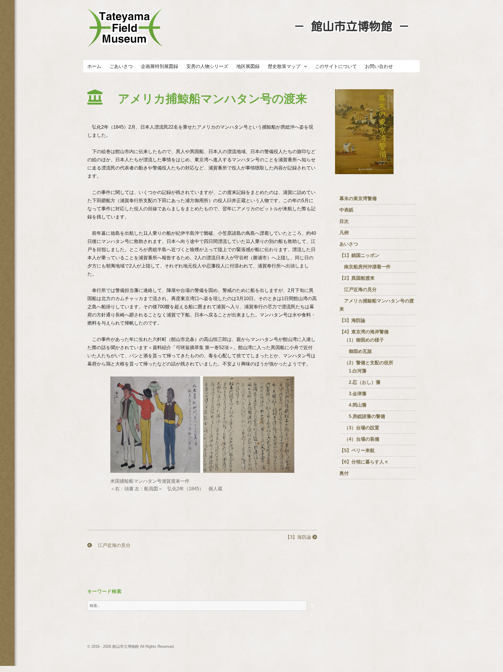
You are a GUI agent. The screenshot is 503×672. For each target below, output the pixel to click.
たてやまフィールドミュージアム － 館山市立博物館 (125, 27)
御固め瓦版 (355, 351)
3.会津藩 (352, 393)
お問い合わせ (379, 66)
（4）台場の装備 (359, 439)
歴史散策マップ (284, 66)
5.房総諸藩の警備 (362, 416)
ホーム (94, 66)
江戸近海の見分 (111, 545)
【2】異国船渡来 (357, 278)
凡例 (344, 232)
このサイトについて (336, 66)
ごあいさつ (121, 66)
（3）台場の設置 (359, 427)
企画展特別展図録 (159, 66)
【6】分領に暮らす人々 (364, 461)
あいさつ (348, 244)
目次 (344, 221)
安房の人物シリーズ (207, 66)
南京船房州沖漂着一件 (365, 266)
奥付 (344, 473)
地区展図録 (248, 66)
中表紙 (348, 209)
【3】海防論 (298, 537)
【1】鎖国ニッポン (359, 255)
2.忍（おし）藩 (359, 382)
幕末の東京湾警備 (358, 198)
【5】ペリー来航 (357, 450)
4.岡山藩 (352, 404)
